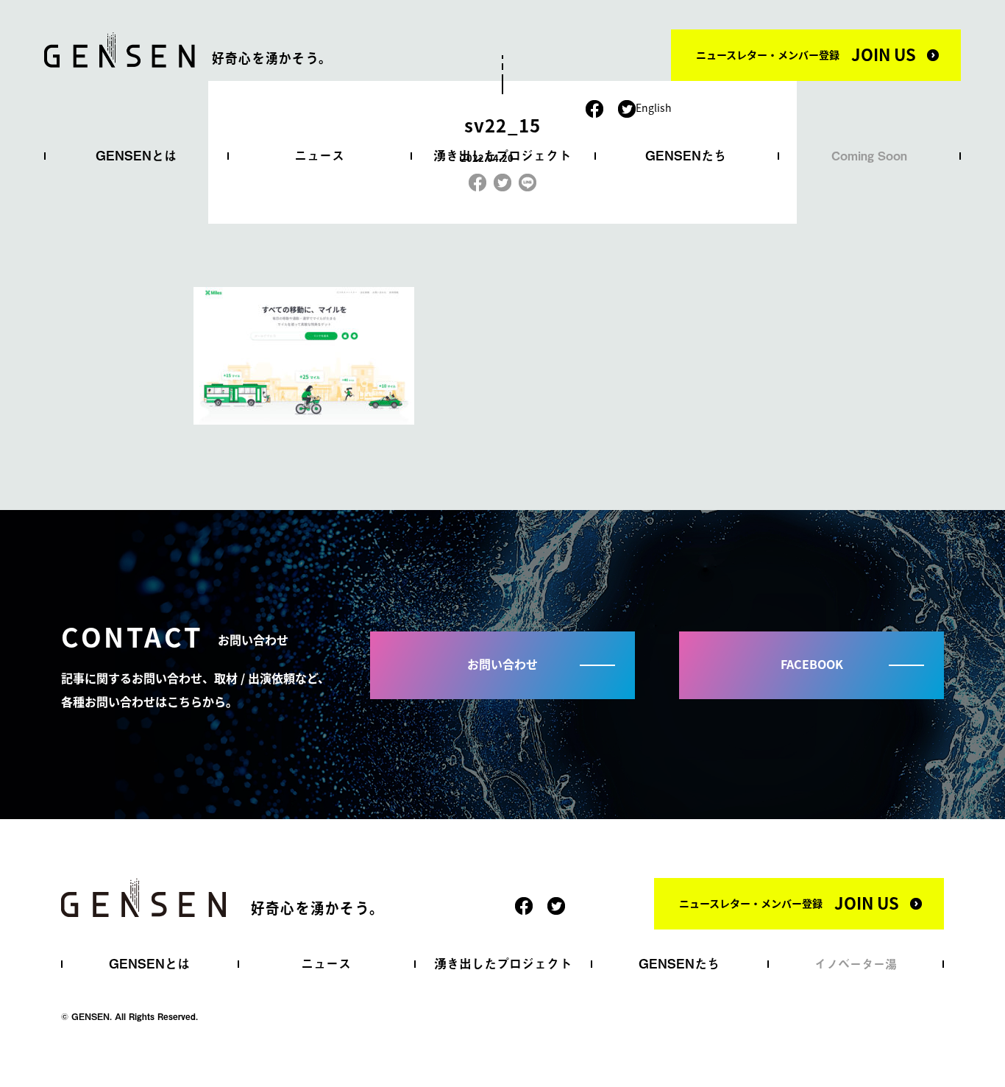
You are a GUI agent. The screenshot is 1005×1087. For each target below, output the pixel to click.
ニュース (319, 155)
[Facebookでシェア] (477, 179)
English (654, 107)
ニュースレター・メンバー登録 (806, 53)
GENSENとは (136, 155)
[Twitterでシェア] (502, 179)
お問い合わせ (502, 664)
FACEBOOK (812, 664)
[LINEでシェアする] (527, 179)
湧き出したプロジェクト (502, 155)
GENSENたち (685, 155)
